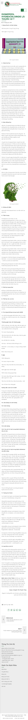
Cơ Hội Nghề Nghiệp (7, 683)
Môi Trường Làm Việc (7, 681)
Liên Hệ (3, 686)
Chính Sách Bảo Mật (19, 718)
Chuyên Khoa (5, 671)
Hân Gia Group (19, 716)
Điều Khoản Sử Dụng (8, 718)
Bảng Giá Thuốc (5, 676)
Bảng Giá (4, 674)
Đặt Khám (4, 669)
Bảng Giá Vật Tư (6, 679)
